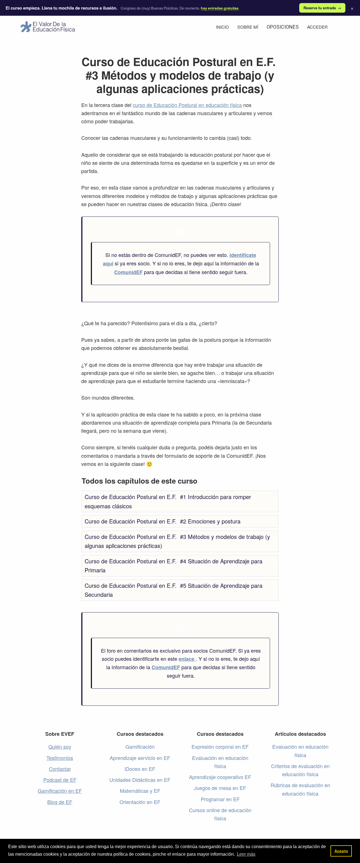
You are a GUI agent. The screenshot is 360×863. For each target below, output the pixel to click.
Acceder (317, 27)
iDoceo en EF (140, 768)
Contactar (60, 768)
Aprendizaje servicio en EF (140, 757)
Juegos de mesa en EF (220, 787)
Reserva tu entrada (322, 7)
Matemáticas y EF (140, 790)
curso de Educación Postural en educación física (187, 104)
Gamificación (140, 746)
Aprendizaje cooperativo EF (220, 776)
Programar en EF (220, 799)
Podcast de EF (59, 779)
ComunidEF (128, 272)
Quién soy (59, 746)
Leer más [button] (246, 854)
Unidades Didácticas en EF (139, 779)
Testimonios (59, 757)
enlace (187, 658)
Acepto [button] (341, 851)
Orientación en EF (140, 801)
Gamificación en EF (60, 790)
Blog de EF (59, 801)
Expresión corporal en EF (220, 746)
